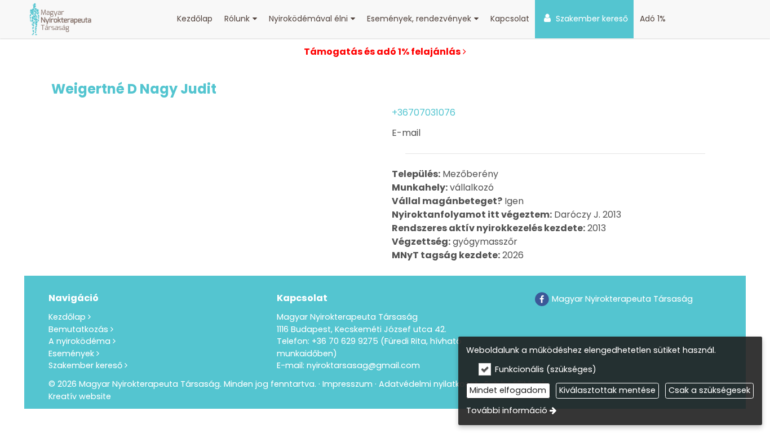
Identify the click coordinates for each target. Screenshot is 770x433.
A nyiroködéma (79, 341)
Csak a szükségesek (709, 390)
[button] (241, 19)
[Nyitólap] (60, 19)
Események (71, 353)
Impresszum (347, 384)
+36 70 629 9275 (345, 341)
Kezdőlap (67, 316)
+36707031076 (423, 112)
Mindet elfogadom (508, 390)
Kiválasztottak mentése (607, 390)
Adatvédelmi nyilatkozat (428, 384)
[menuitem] (60, 19)
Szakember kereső (85, 365)
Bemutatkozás (78, 329)
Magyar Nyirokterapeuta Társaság (621, 298)
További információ (506, 410)
